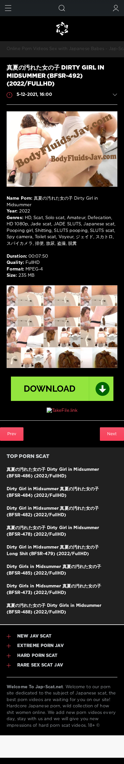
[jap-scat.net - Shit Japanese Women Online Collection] (62, 28)
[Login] (116, 8)
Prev (11, 434)
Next (112, 434)
